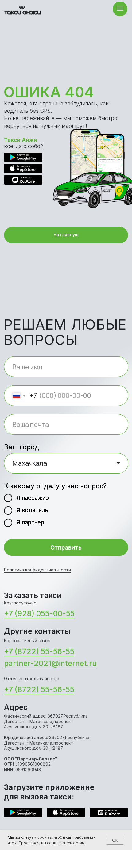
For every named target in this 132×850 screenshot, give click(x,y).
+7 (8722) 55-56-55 (39, 651)
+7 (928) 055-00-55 (39, 613)
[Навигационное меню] (120, 9)
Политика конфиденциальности (37, 569)
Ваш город (21, 447)
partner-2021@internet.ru (50, 663)
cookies (44, 837)
